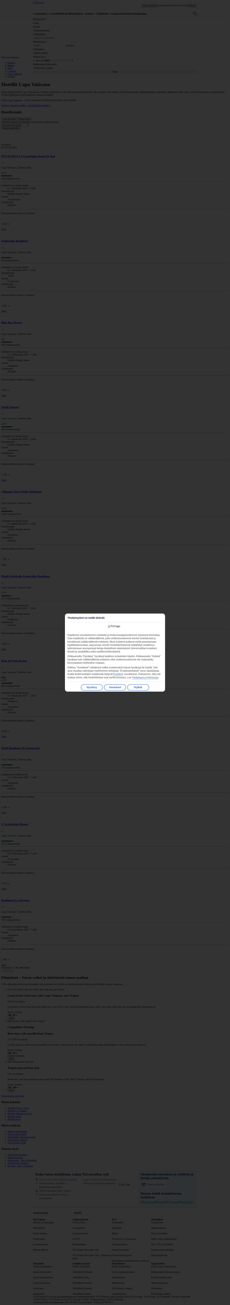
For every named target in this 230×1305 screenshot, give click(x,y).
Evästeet (118, 674)
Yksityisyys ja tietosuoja (145, 677)
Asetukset (115, 687)
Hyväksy (92, 687)
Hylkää (138, 687)
